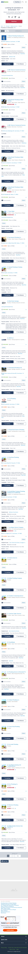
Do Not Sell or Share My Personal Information (17, 947)
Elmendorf (8, 26)
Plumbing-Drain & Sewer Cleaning (18, 431)
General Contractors (5, 911)
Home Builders (15, 701)
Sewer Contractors (15, 190)
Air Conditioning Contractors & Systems (10, 905)
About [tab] (2, 936)
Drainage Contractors (16, 369)
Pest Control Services (16, 71)
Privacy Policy (4, 947)
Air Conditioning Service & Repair (8, 909)
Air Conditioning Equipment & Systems (20, 529)
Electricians (14, 126)
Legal (17, 949)
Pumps (13, 213)
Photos (23, 47)
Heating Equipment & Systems (18, 339)
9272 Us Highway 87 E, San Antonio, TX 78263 (12, 533)
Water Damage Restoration (17, 673)
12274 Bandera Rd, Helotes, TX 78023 (10, 194)
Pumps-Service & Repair (20, 213)
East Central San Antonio (14, 542)
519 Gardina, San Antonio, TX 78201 (10, 272)
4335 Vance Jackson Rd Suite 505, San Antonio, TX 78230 (13, 374)
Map (7, 31)
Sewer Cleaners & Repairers (17, 160)
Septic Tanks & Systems (17, 615)
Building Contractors (14, 26)
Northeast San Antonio (13, 512)
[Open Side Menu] (26, 2)
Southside (11, 660)
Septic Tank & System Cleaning (18, 643)
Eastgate (22, 542)
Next (18, 855)
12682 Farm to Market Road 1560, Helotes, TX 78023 (13, 243)
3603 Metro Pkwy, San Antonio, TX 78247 (11, 107)
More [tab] (2, 942)
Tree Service (19, 126)
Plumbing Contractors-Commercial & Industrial (11, 907)
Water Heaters (15, 102)
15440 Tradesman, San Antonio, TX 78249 (11, 41)
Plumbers (9, 37)
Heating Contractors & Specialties (8, 904)
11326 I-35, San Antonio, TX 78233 (10, 497)
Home (2, 26)
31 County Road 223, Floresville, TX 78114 (11, 463)
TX (4, 26)
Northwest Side (12, 56)
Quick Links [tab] (4, 939)
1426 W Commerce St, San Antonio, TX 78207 (12, 162)
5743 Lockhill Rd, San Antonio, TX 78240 (11, 404)
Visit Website (21, 64)
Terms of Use (12, 949)
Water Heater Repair (22, 102)
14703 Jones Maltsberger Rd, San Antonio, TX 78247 (13, 130)
